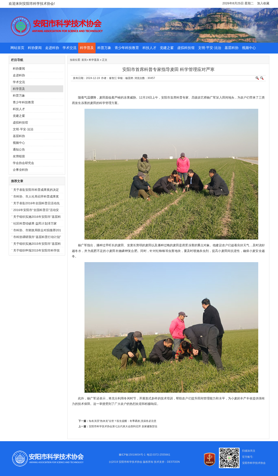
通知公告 (19, 149)
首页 (84, 59)
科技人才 (149, 48)
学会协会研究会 (23, 163)
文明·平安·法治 (209, 48)
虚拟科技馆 (186, 48)
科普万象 (104, 48)
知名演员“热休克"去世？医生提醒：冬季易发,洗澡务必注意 (122, 420)
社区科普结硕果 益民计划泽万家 (35, 223)
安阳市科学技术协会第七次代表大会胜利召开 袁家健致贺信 (123, 426)
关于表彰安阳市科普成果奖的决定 (36, 189)
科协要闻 (35, 48)
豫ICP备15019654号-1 (132, 454)
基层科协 (231, 48)
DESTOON (173, 461)
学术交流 (69, 48)
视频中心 (249, 48)
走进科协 (52, 48)
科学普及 (87, 48)
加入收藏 (263, 3)
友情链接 (19, 156)
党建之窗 (167, 48)
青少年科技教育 (127, 48)
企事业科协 (20, 169)
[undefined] (185, 41)
